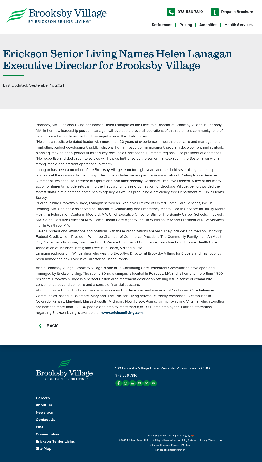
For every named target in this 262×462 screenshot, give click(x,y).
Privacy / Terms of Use (211, 440)
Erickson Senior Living (56, 441)
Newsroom (45, 412)
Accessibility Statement (186, 440)
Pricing (186, 25)
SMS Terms (186, 445)
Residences (162, 25)
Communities (47, 434)
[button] (64, 15)
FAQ (39, 427)
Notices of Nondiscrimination (170, 449)
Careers (43, 398)
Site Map (43, 448)
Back (52, 326)
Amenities (208, 25)
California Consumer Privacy (164, 445)
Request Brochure (237, 11)
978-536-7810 (190, 11)
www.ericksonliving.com (122, 312)
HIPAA (151, 435)
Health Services (239, 25)
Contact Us (45, 419)
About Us (44, 405)
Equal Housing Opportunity (170, 435)
